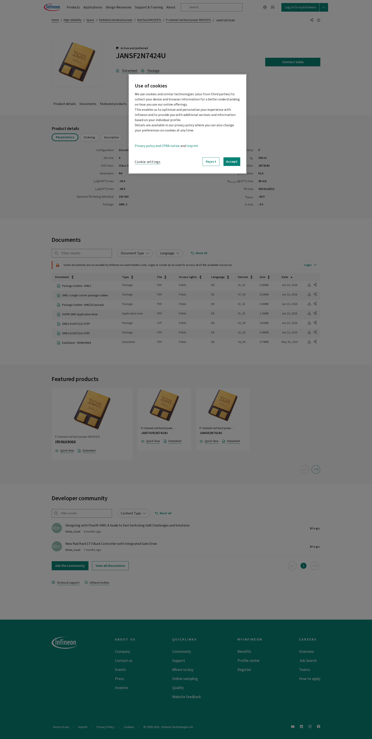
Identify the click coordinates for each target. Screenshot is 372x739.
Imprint (192, 146)
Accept (232, 161)
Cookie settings (148, 161)
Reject (211, 161)
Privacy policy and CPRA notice (157, 146)
